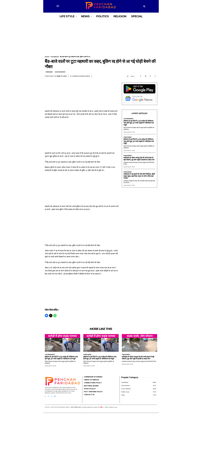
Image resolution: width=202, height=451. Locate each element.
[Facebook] (140, 76)
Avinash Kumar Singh (81, 76)
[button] (144, 6)
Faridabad (55, 56)
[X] (145, 76)
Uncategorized (60, 72)
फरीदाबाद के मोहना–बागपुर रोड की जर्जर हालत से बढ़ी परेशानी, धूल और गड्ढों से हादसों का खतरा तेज (139, 159)
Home (47, 56)
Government (129, 118)
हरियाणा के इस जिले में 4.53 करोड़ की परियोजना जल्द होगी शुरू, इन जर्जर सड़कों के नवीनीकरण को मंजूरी (139, 123)
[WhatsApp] (155, 76)
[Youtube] (55, 396)
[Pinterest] (150, 76)
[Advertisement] (101, 35)
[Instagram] (48, 396)
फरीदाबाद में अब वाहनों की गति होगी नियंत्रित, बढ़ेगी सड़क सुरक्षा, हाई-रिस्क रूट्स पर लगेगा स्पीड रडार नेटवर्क (139, 176)
